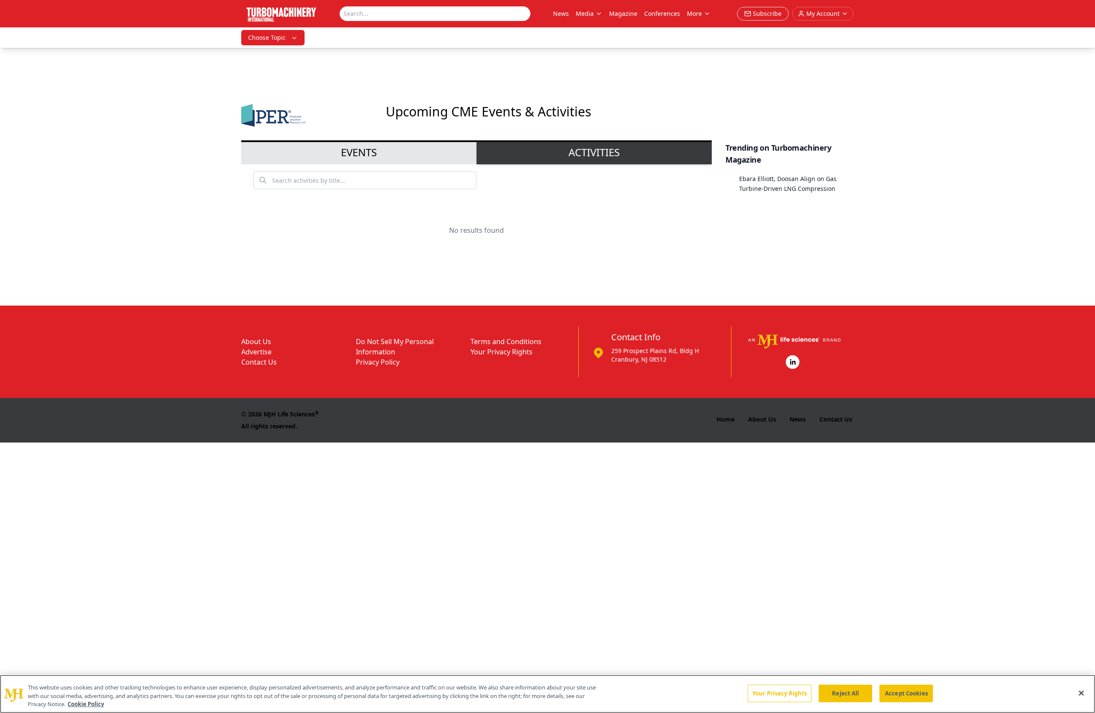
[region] (547, 694)
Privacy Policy (378, 362)
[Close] (1081, 692)
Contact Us (259, 362)
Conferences (662, 13)
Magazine (623, 13)
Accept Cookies (906, 693)
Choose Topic (267, 37)
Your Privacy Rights (502, 351)
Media (585, 13)
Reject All (845, 693)
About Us (256, 341)
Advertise (256, 351)
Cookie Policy (86, 704)
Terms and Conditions (506, 341)
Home (725, 419)
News (561, 13)
